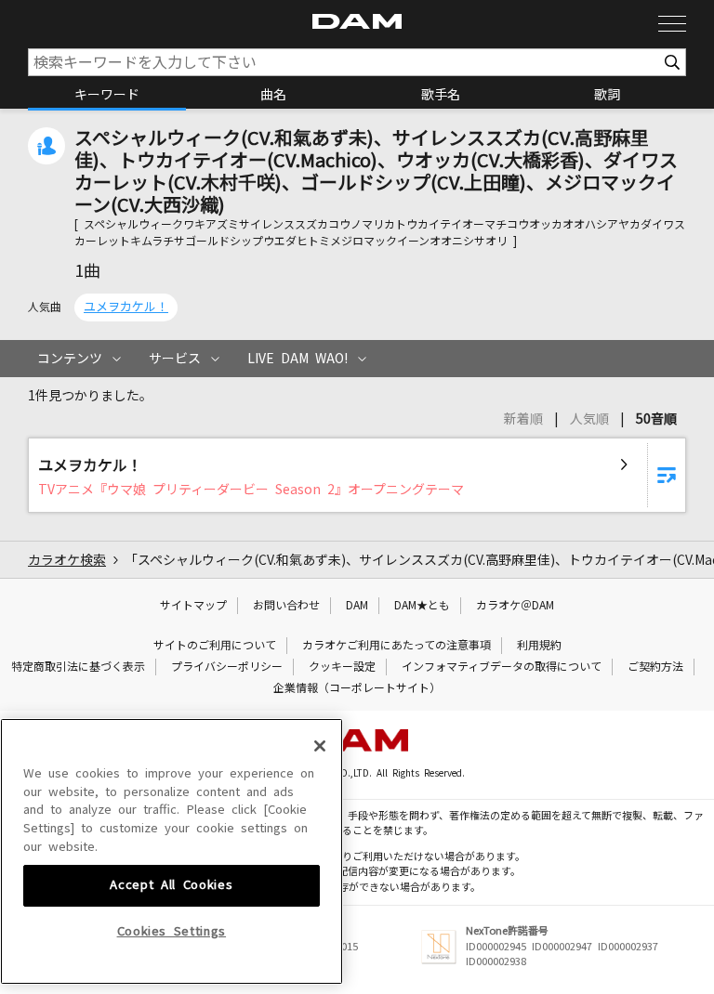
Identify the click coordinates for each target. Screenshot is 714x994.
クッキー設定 (342, 667)
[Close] (319, 746)
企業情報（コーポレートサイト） (357, 688)
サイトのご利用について (214, 645)
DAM (357, 605)
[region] (171, 851)
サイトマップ (193, 605)
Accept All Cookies (171, 885)
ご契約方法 (655, 667)
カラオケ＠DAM (515, 605)
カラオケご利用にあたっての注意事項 (396, 645)
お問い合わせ (286, 605)
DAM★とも (422, 605)
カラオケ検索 (67, 560)
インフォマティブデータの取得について (502, 667)
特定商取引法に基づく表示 (78, 667)
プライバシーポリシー (227, 667)
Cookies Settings (172, 931)
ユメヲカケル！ (126, 307)
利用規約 (539, 645)
